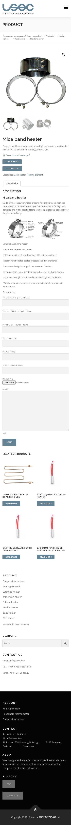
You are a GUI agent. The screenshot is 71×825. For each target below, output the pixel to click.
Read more (11, 503)
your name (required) (16, 297)
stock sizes (12, 161)
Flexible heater (10, 607)
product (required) (15, 324)
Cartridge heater (11, 591)
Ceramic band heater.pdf (18, 155)
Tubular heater (10, 602)
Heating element (35, 174)
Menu (65, 7)
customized (12, 168)
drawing (7, 379)
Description (12, 183)
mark (5, 411)
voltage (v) (10, 338)
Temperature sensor (13, 581)
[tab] (12, 183)
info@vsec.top (17, 660)
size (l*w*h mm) (12, 365)
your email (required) (16, 311)
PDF (8, 784)
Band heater (20, 174)
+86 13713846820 (19, 672)
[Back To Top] (35, 809)
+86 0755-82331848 (20, 666)
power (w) (8, 351)
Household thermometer (15, 624)
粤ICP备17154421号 (49, 817)
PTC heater (8, 618)
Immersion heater (12, 596)
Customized (12, 795)
